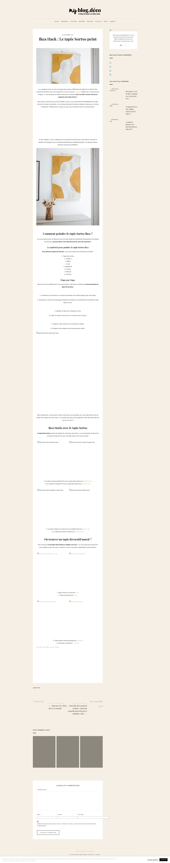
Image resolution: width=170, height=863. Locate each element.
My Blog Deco (87, 481)
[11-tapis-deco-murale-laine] (84, 571)
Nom (39, 814)
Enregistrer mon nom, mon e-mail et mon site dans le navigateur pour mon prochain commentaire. (66, 825)
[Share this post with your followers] (38, 691)
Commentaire (42, 789)
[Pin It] (42, 691)
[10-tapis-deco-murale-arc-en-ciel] (52, 571)
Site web (80, 814)
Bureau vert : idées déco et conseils (50, 706)
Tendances (64, 21)
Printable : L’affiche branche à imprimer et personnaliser (44, 749)
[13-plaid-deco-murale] (84, 618)
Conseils (112, 21)
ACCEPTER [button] (163, 859)
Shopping (90, 21)
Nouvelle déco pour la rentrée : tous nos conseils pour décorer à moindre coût (85, 709)
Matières (82, 21)
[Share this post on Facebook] (34, 691)
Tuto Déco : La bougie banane (91, 749)
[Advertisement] (67, 124)
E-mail (60, 814)
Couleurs (73, 21)
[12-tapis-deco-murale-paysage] (52, 618)
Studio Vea (86, 529)
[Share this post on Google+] (46, 691)
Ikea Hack (77, 92)
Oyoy (77, 592)
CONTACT (78, 851)
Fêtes (106, 21)
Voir (44, 762)
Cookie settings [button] (152, 860)
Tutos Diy (98, 21)
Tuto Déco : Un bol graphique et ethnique (67, 749)
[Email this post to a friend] (50, 691)
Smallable (80, 640)
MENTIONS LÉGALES (88, 851)
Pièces (56, 21)
